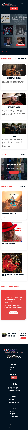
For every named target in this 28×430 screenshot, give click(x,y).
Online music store (6, 186)
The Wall (3, 154)
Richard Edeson (13, 337)
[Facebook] (8, 356)
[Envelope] (19, 356)
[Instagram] (16, 356)
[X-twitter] (12, 356)
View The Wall (22, 154)
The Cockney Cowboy (14, 107)
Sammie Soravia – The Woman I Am (9, 213)
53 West (14, 136)
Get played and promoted (13, 387)
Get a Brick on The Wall (13, 388)
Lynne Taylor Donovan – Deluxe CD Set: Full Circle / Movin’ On (13, 275)
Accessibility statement (14, 402)
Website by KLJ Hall (14, 428)
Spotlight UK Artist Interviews (14, 390)
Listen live (12, 367)
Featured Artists (6, 58)
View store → (23, 186)
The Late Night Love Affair (12, 335)
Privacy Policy (12, 401)
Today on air (5, 324)
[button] (22, 4)
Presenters (11, 399)
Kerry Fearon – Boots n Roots (8, 244)
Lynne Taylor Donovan (14, 78)
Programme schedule (14, 370)
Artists (11, 369)
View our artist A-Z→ (21, 58)
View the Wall (14, 172)
